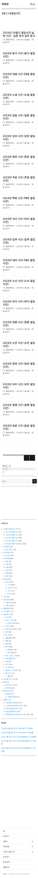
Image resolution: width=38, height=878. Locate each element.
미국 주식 (10, 588)
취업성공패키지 (10, 711)
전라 (7, 570)
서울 (7, 567)
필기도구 (8, 673)
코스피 (9, 594)
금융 (4, 579)
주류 (7, 661)
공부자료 (6, 552)
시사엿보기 (7, 611)
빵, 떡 (7, 635)
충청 (7, 576)
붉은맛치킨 (10, 39)
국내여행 (6, 558)
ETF (8, 585)
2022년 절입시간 (11, 535)
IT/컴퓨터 (6, 546)
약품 (7, 641)
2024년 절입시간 (11, 541)
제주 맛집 (8, 605)
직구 (7, 664)
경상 (7, 561)
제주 (7, 573)
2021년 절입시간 (11, 532)
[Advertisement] (19, 23)
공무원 (7, 694)
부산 (7, 564)
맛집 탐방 (6, 599)
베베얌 (5, 4)
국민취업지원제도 (11, 703)
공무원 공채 (11, 697)
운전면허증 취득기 (11, 708)
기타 (4, 597)
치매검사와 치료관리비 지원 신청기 (17, 714)
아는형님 (8, 688)
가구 (7, 617)
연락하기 (6, 836)
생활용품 (8, 638)
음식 (7, 647)
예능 (4, 682)
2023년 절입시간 (11, 538)
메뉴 (33, 4)
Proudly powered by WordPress (19, 874)
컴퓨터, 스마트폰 (11, 670)
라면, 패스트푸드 (11, 629)
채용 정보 (6, 691)
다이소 (7, 626)
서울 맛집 (8, 602)
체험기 (5, 700)
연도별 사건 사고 (9, 679)
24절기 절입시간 (9, 529)
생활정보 (6, 608)
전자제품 (8, 658)
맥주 (7, 632)
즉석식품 (10, 652)
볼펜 (9, 676)
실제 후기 (6, 614)
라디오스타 (9, 685)
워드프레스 (9, 549)
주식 (7, 582)
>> (3, 472)
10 (31, 469)
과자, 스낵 (9, 620)
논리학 (7, 555)
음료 (7, 644)
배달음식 (10, 650)
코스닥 (9, 591)
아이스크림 (11, 623)
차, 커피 (8, 667)
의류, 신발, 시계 (11, 655)
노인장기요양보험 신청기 (14, 705)
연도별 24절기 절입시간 (14, 544)
